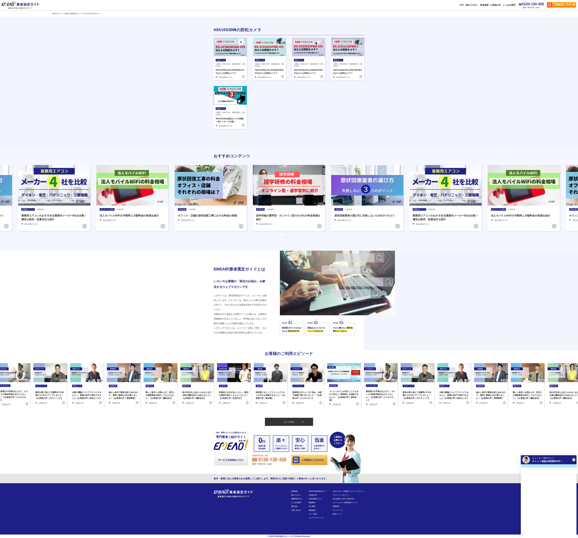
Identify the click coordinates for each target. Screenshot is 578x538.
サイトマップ (338, 510)
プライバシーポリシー (341, 495)
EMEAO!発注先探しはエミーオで (281, 536)
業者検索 (484, 5)
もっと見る (289, 422)
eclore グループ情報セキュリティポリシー (348, 491)
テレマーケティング (316, 518)
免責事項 (336, 506)
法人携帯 (312, 506)
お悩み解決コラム (315, 499)
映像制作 (312, 502)
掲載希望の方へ (297, 499)
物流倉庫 (312, 510)
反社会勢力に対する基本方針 (343, 499)
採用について (338, 514)
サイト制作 (313, 514)
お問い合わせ (296, 510)
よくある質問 (509, 5)
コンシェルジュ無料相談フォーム (345, 502)
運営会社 (294, 506)
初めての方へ (472, 5)
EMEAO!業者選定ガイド (318, 491)
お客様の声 (495, 5)
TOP (461, 5)
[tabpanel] (54, 198)
